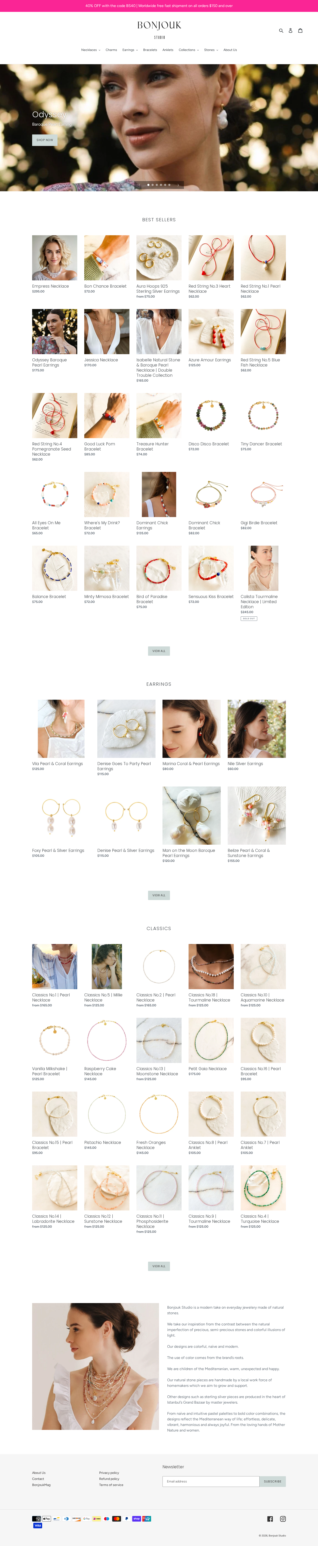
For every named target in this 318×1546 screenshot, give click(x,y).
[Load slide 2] (153, 185)
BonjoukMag (41, 1485)
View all (159, 651)
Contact (38, 1479)
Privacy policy (109, 1473)
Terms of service (111, 1485)
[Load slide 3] (157, 185)
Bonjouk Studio (277, 1535)
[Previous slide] (139, 185)
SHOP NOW (45, 140)
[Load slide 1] (148, 185)
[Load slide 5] (165, 185)
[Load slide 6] (169, 185)
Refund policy (109, 1479)
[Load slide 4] (161, 185)
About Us (39, 1473)
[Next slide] (178, 185)
